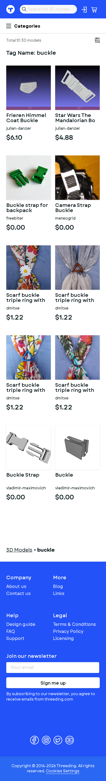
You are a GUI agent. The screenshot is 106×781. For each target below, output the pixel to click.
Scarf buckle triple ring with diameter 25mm (76, 298)
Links (58, 593)
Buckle (64, 476)
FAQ (10, 631)
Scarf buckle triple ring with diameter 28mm (27, 388)
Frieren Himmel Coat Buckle (26, 118)
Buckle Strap (22, 476)
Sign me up (53, 683)
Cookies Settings (62, 771)
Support (15, 638)
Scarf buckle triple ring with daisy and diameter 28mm (27, 298)
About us (16, 586)
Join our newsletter (31, 656)
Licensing (63, 638)
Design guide (20, 624)
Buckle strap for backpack (27, 208)
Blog (58, 586)
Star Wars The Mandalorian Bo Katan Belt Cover (77, 118)
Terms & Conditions (74, 624)
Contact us (18, 593)
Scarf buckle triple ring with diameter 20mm (76, 388)
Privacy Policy (68, 631)
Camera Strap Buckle (73, 208)
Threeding (10, 9)
